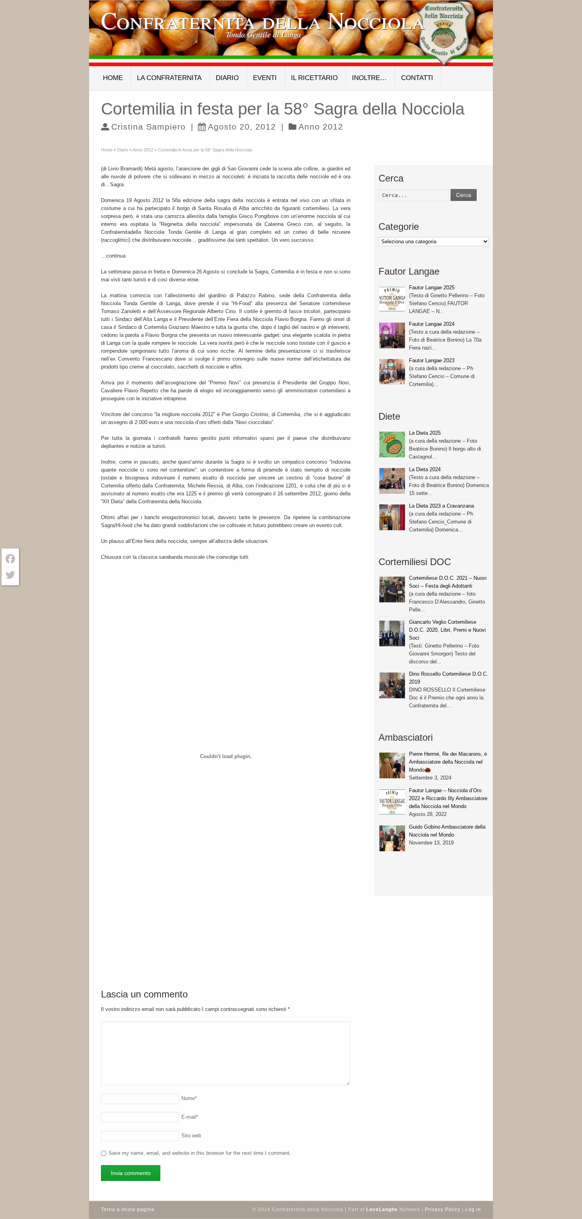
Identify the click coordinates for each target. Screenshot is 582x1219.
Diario (227, 78)
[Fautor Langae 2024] (392, 335)
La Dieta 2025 (425, 433)
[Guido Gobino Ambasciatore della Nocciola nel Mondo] (392, 838)
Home (113, 78)
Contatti (417, 78)
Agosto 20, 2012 (242, 126)
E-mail (189, 1117)
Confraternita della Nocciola (263, 19)
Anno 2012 (321, 126)
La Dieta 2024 (425, 469)
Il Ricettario (314, 78)
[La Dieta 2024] (392, 481)
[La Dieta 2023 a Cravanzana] (392, 517)
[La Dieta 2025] (392, 444)
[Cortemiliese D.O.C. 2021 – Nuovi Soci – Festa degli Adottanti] (392, 589)
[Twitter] (10, 575)
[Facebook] (10, 559)
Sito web (191, 1136)
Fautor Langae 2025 (432, 287)
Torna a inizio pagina (127, 1209)
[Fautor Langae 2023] (392, 372)
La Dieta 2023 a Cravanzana (441, 506)
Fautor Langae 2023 (432, 360)
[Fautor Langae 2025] (392, 299)
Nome (189, 1098)
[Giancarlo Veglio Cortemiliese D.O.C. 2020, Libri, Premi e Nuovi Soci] (392, 633)
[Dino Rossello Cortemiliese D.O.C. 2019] (392, 685)
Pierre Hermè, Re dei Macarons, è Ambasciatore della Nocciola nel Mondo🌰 (448, 762)
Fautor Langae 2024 (432, 324)
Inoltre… (369, 78)
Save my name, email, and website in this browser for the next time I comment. (199, 1153)
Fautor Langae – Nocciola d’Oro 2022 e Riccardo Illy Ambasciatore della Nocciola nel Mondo (448, 798)
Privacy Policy (442, 1209)
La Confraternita (169, 78)
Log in (473, 1209)
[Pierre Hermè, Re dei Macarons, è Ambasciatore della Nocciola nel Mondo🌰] (392, 765)
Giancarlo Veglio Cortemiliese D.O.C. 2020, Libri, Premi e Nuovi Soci (447, 630)
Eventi (265, 78)
